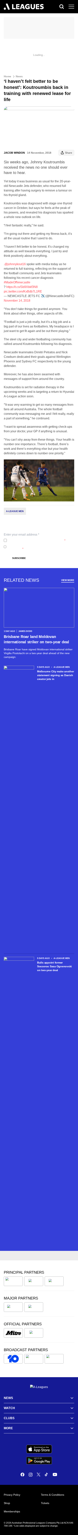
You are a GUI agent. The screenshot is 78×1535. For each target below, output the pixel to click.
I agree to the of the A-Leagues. (36, 540)
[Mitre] (13, 1332)
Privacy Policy (33, 540)
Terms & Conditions (52, 1494)
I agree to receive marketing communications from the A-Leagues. (40, 546)
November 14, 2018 (17, 300)
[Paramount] (33, 1358)
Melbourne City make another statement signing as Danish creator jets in (55, 675)
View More (67, 580)
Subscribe (19, 558)
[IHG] (33, 1332)
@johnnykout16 (15, 264)
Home (7, 76)
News (19, 76)
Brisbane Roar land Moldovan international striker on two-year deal (36, 639)
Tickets (45, 1503)
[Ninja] (33, 1281)
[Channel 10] (13, 1358)
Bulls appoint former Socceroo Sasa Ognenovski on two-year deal (54, 966)
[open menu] (71, 7)
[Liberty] (13, 1307)
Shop (7, 1503)
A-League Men (15, 511)
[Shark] (54, 1281)
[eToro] (33, 1307)
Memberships (12, 1511)
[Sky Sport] (54, 1358)
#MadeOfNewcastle (17, 282)
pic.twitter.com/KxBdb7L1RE (23, 291)
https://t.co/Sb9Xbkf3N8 (22, 287)
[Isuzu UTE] (13, 1281)
